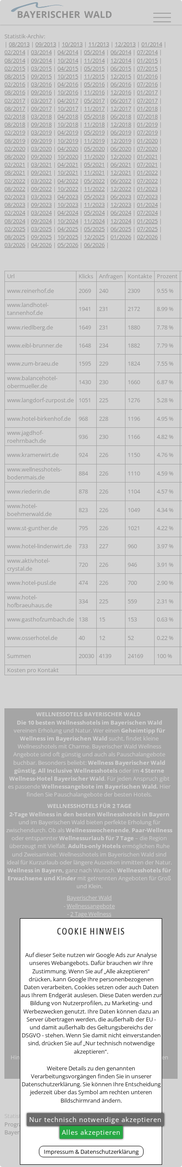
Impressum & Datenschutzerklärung (91, 1152)
